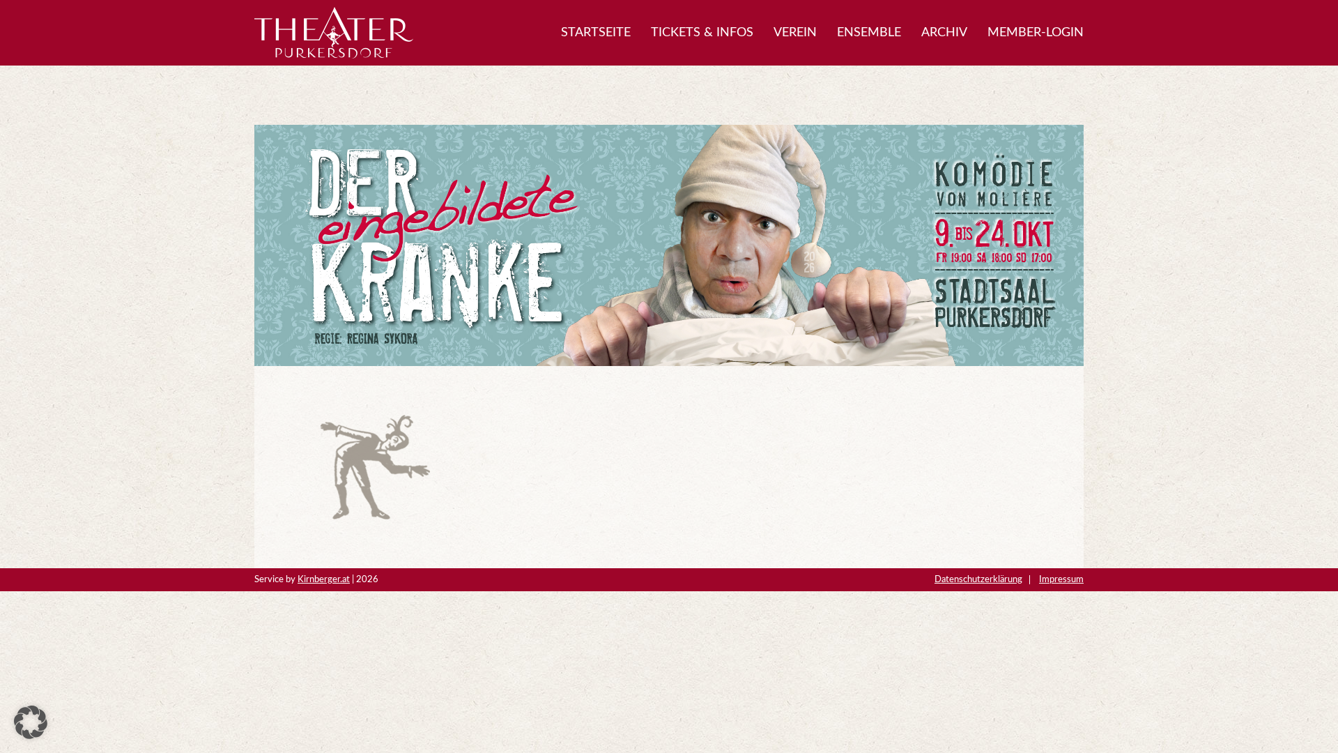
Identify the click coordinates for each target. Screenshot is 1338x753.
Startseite (596, 32)
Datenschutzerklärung (978, 579)
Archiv (944, 32)
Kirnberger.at (324, 579)
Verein (795, 32)
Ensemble (869, 32)
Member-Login (1035, 32)
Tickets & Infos (702, 32)
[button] (30, 722)
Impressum (1061, 579)
